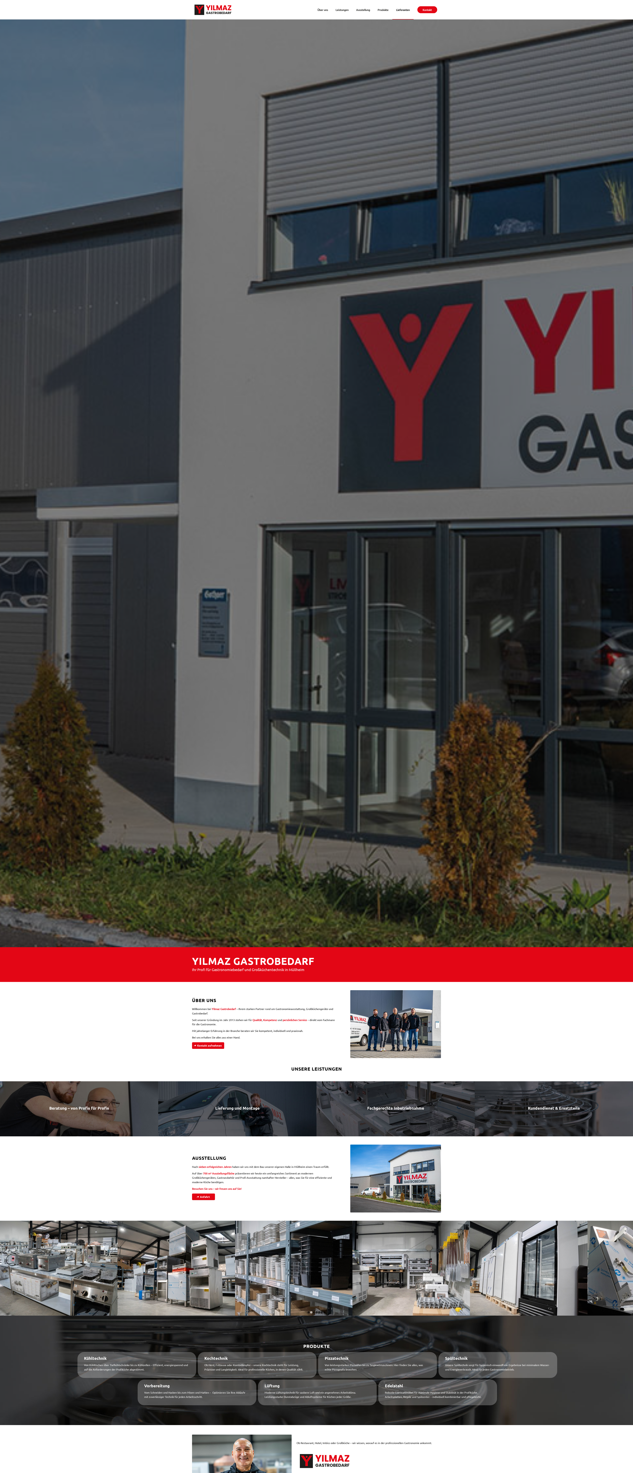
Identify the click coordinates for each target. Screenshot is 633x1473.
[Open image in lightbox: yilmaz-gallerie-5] (277, 1312)
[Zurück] (7, 1268)
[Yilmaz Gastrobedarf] (213, 9)
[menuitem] (323, 9)
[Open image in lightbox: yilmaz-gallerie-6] (512, 1312)
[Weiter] (626, 1268)
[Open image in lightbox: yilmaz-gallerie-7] (159, 1312)
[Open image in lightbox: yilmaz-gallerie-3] (42, 1312)
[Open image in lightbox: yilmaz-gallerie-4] (394, 1312)
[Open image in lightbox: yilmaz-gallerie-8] (629, 1312)
